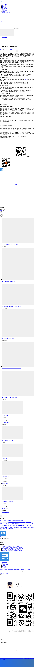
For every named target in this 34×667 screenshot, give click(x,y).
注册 (2, 21)
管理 (9, 525)
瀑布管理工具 (15, 523)
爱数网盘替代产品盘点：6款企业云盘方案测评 (9, 397)
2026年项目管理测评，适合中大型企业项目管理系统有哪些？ (11, 368)
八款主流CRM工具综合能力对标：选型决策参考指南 (10, 546)
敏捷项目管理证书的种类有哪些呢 (7, 501)
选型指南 (18, 525)
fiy (0, 49)
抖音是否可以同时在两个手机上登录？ (8, 440)
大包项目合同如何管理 (5, 512)
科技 (11, 49)
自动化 (23, 569)
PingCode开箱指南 (5, 564)
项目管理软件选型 (8, 528)
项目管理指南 (4, 567)
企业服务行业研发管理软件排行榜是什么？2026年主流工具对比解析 (12, 548)
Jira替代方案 (4, 6)
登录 (1, 21)
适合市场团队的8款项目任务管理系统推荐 (8, 281)
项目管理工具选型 (25, 527)
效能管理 (14, 569)
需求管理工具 (29, 525)
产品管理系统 (15, 522)
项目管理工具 (16, 527)
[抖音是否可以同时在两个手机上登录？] (12, 438)
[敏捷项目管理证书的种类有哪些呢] (12, 499)
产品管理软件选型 (28, 522)
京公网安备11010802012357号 (11, 571)
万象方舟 (28, 569)
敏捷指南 (3, 563)
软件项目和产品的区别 (5, 508)
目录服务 (25, 569)
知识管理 (3, 9)
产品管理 (8, 569)
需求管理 (23, 525)
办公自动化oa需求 (5, 415)
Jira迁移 (23, 520)
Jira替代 (11, 520)
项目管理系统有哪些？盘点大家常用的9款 (8, 338)
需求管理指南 (4, 566)
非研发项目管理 (4, 4)
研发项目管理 (4, 5)
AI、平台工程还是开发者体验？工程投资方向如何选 (10, 244)
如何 (7, 523)
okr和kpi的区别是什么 (5, 476)
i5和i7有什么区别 (4, 458)
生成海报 (15, 184)
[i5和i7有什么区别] (12, 456)
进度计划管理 (4, 7)
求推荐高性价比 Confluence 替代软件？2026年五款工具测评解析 (12, 550)
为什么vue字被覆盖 (5, 483)
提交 (1, 211)
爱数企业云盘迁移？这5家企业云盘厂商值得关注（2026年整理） (12, 306)
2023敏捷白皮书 (4, 562)
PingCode (4, 522)
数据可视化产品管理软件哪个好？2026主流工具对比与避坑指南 (12, 547)
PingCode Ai (4, 11)
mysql (27, 520)
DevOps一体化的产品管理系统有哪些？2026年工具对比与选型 (11, 549)
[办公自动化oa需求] (12, 413)
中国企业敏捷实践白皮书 (6, 12)
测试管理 (17, 569)
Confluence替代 (4, 520)
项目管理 (26, 79)
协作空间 (20, 569)
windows (11, 522)
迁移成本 (12, 525)
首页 (4, 37)
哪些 (4, 523)
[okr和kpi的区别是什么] (12, 474)
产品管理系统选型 (22, 522)
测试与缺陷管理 (4, 10)
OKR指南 (3, 565)
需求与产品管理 (4, 8)
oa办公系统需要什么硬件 (6, 422)
